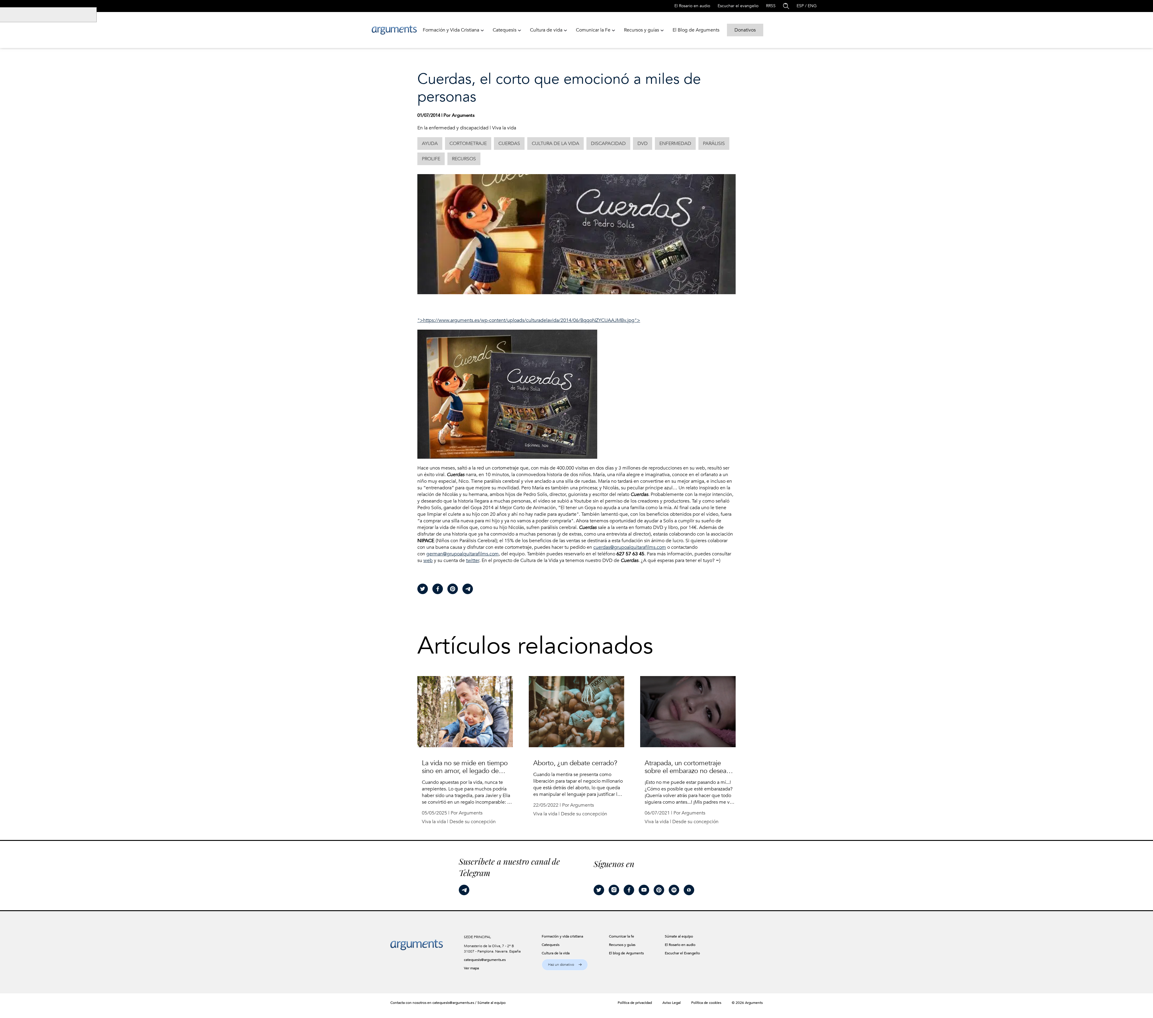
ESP (800, 6)
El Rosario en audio (692, 6)
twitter (472, 560)
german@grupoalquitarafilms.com (462, 554)
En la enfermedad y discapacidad (453, 128)
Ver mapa (471, 968)
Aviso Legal (671, 1002)
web (428, 560)
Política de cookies (706, 1002)
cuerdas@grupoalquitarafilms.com (629, 547)
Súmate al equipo (491, 1002)
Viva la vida (504, 128)
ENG (812, 6)
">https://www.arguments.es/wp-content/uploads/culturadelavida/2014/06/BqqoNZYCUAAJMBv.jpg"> (528, 320)
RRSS (771, 6)
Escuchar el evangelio (738, 6)
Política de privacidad (635, 1002)
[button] (565, 965)
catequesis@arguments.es (485, 959)
